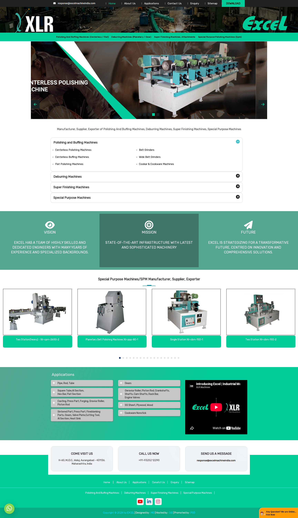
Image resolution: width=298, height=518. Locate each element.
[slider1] (140, 114)
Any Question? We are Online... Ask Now (281, 513)
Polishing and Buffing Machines (75, 142)
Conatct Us (158, 482)
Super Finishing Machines (71, 187)
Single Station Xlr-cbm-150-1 (186, 339)
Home (112, 3)
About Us (130, 3)
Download (233, 3)
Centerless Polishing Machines (73, 149)
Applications (151, 3)
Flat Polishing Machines (69, 164)
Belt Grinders (146, 149)
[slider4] (153, 114)
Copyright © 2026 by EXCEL (118, 512)
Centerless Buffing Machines (72, 157)
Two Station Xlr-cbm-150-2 (260, 339)
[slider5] (158, 114)
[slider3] (149, 114)
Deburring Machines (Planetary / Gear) (131, 37)
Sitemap (212, 3)
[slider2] (144, 114)
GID (171, 512)
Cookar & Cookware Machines (156, 164)
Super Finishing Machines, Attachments (174, 37)
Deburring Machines (67, 177)
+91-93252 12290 (149, 460)
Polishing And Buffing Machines (102, 492)
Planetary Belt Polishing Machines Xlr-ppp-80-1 (112, 339)
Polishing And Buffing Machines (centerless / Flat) (82, 37)
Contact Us (175, 3)
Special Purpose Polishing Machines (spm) (220, 37)
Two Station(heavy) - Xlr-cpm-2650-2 (37, 339)
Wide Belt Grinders (150, 157)
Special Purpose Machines (72, 198)
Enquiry (194, 3)
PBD (193, 512)
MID (152, 512)
